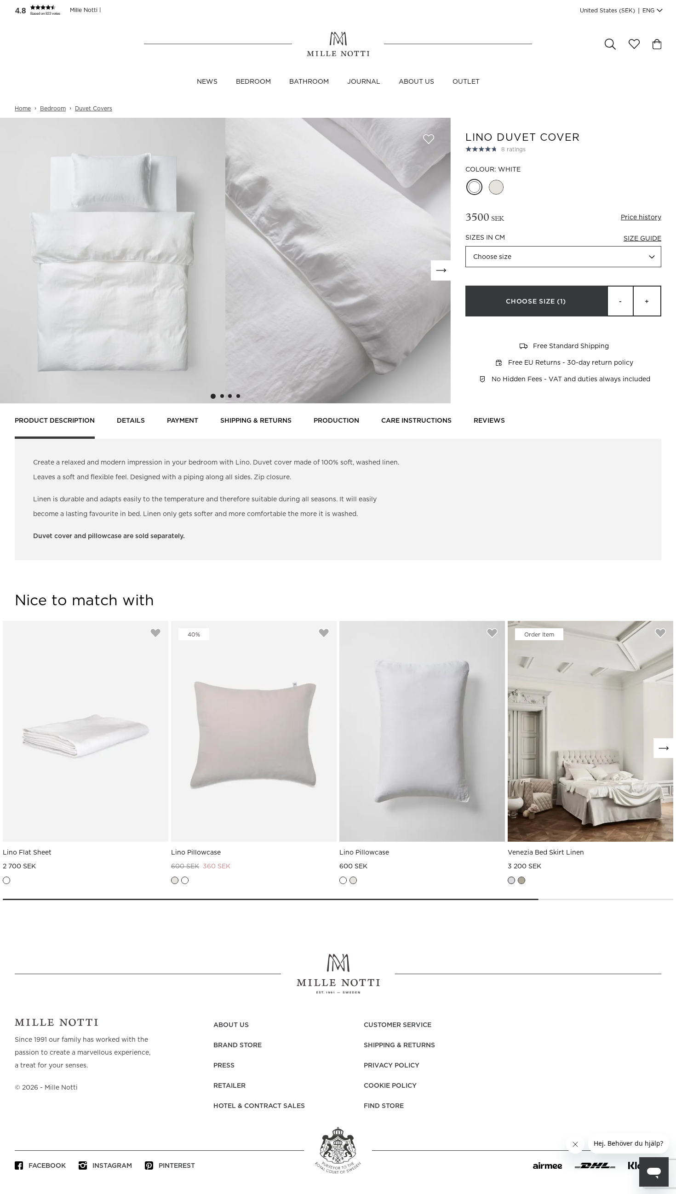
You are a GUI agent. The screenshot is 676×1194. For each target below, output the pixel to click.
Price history (641, 217)
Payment (182, 421)
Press (224, 1065)
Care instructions (416, 421)
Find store (384, 1106)
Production (336, 421)
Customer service (397, 1025)
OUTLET (466, 82)
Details (131, 421)
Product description (55, 421)
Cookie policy (390, 1086)
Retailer (229, 1086)
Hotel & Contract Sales (259, 1106)
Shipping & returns (256, 421)
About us (416, 82)
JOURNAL (363, 82)
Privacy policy (391, 1065)
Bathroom (309, 82)
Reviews (489, 421)
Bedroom (253, 82)
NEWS (207, 82)
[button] (42, 10)
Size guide (642, 238)
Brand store (237, 1045)
